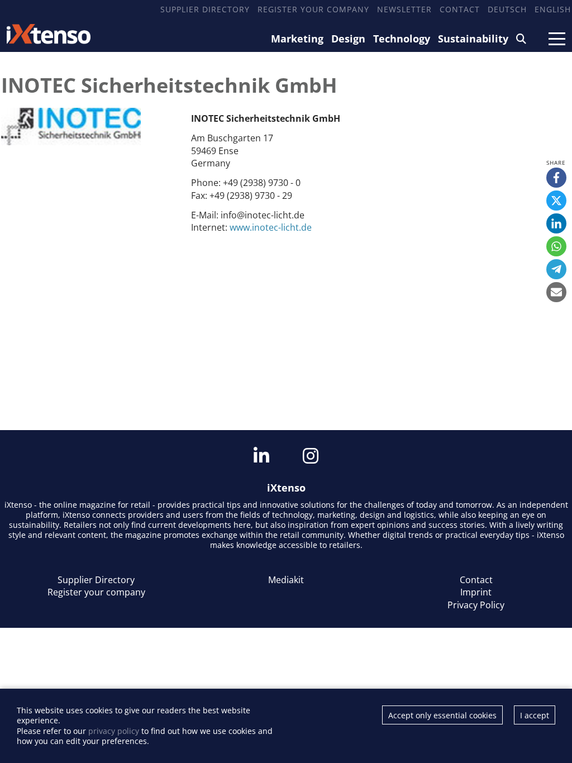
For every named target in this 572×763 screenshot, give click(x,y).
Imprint (476, 592)
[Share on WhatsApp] (556, 246)
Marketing (297, 38)
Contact (460, 9)
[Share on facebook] (556, 178)
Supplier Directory (205, 9)
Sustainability (473, 38)
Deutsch (507, 9)
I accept (534, 715)
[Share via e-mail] (556, 292)
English (553, 9)
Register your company (313, 9)
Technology (401, 38)
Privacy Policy (475, 605)
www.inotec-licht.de (271, 227)
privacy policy (113, 731)
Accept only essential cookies (442, 715)
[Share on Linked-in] (556, 223)
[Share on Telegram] (556, 269)
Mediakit (286, 580)
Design (348, 38)
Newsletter (404, 9)
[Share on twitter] (556, 200)
